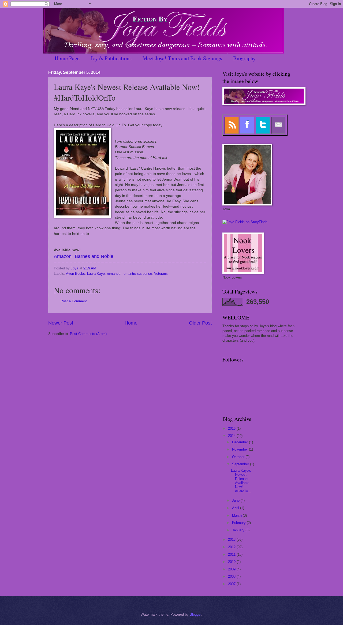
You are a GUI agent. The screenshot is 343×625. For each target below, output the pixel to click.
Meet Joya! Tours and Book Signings (182, 58)
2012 (232, 547)
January (238, 530)
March (237, 515)
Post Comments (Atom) (88, 334)
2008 (232, 576)
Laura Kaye (96, 274)
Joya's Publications (111, 58)
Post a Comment (74, 301)
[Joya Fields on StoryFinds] (244, 222)
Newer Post (60, 323)
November (240, 449)
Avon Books (75, 274)
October (238, 457)
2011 (232, 554)
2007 (232, 584)
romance (113, 274)
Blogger (195, 614)
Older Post (200, 323)
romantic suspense (137, 274)
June (236, 500)
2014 (232, 436)
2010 (232, 562)
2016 (232, 428)
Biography (244, 58)
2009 (232, 569)
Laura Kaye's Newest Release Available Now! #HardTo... (241, 480)
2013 (232, 540)
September (241, 464)
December (240, 442)
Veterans (161, 274)
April (236, 508)
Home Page (67, 58)
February (239, 523)
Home (131, 323)
